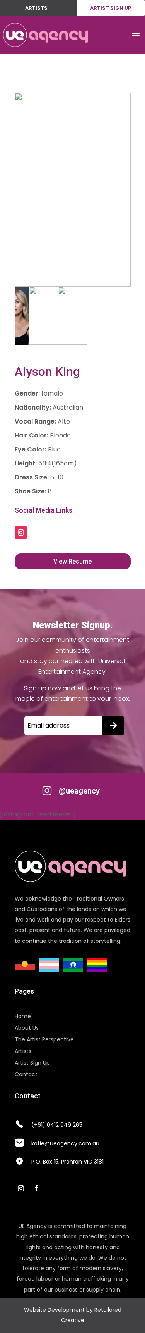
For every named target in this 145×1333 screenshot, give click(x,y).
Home (23, 1016)
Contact (26, 1075)
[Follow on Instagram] (21, 532)
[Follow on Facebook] (36, 1188)
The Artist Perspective (44, 1040)
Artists (36, 8)
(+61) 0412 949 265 (56, 1125)
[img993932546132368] (73, 190)
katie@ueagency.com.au (65, 1143)
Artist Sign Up (32, 1063)
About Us (27, 1028)
